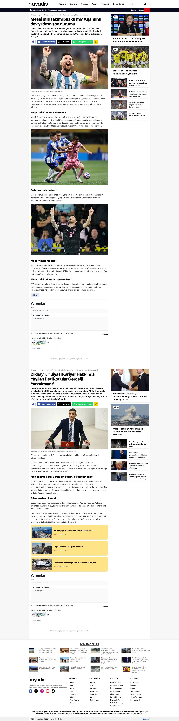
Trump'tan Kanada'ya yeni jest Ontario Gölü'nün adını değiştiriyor (138, 466)
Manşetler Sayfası (116, 685)
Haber (72, 685)
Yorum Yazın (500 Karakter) (40, 315)
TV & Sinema (94, 700)
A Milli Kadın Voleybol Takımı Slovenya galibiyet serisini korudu (138, 83)
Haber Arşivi (135, 700)
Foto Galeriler (115, 682)
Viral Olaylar (74, 700)
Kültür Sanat (94, 694)
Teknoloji (93, 688)
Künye (132, 688)
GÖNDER (105, 334)
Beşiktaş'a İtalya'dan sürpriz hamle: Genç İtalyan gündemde (136, 105)
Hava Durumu (115, 706)
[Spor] (130, 24)
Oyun (72, 703)
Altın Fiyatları (115, 694)
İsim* (33, 307)
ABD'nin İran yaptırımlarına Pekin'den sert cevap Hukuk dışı (138, 455)
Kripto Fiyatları (116, 697)
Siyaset (92, 682)
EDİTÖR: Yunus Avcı (57, 451)
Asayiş (72, 688)
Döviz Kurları (115, 691)
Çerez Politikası (136, 697)
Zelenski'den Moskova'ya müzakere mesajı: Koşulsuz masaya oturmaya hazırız (130, 396)
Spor (40, 15)
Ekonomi (93, 685)
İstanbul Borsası (116, 688)
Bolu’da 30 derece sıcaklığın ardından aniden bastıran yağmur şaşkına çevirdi (58, 10)
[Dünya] (130, 379)
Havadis (33, 15)
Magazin (73, 694)
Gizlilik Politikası (136, 694)
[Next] (148, 10)
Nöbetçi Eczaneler (117, 703)
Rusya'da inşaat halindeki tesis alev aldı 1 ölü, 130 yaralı (138, 444)
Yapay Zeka (94, 691)
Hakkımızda (134, 682)
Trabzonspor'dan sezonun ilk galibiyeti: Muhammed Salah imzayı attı (138, 94)
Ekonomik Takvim (116, 700)
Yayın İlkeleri (135, 691)
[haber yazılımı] (145, 719)
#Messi (34, 295)
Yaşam (92, 697)
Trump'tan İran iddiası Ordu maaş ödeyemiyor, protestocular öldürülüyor (138, 476)
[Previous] (145, 10)
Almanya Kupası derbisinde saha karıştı (137, 114)
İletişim (133, 685)
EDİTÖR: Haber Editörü (56, 91)
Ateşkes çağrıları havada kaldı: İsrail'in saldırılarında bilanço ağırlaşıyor (128, 431)
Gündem (73, 682)
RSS (32, 719)
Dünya (41, 370)
